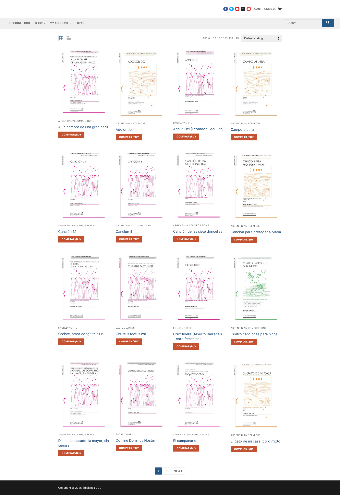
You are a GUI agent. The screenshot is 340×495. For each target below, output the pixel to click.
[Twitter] (231, 9)
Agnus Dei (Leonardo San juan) (198, 129)
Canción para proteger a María (256, 232)
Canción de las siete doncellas (197, 231)
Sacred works (182, 123)
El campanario (184, 441)
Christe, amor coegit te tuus (80, 334)
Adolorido (124, 129)
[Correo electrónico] (249, 9)
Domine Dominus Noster (135, 440)
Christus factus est (131, 334)
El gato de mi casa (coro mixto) (256, 441)
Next (178, 471)
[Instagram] (243, 9)
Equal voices (182, 328)
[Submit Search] (328, 23)
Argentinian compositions (76, 121)
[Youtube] (237, 9)
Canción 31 (67, 232)
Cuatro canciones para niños (254, 334)
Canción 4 (124, 232)
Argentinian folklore (130, 123)
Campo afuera (242, 129)
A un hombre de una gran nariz (83, 127)
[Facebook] (225, 9)
